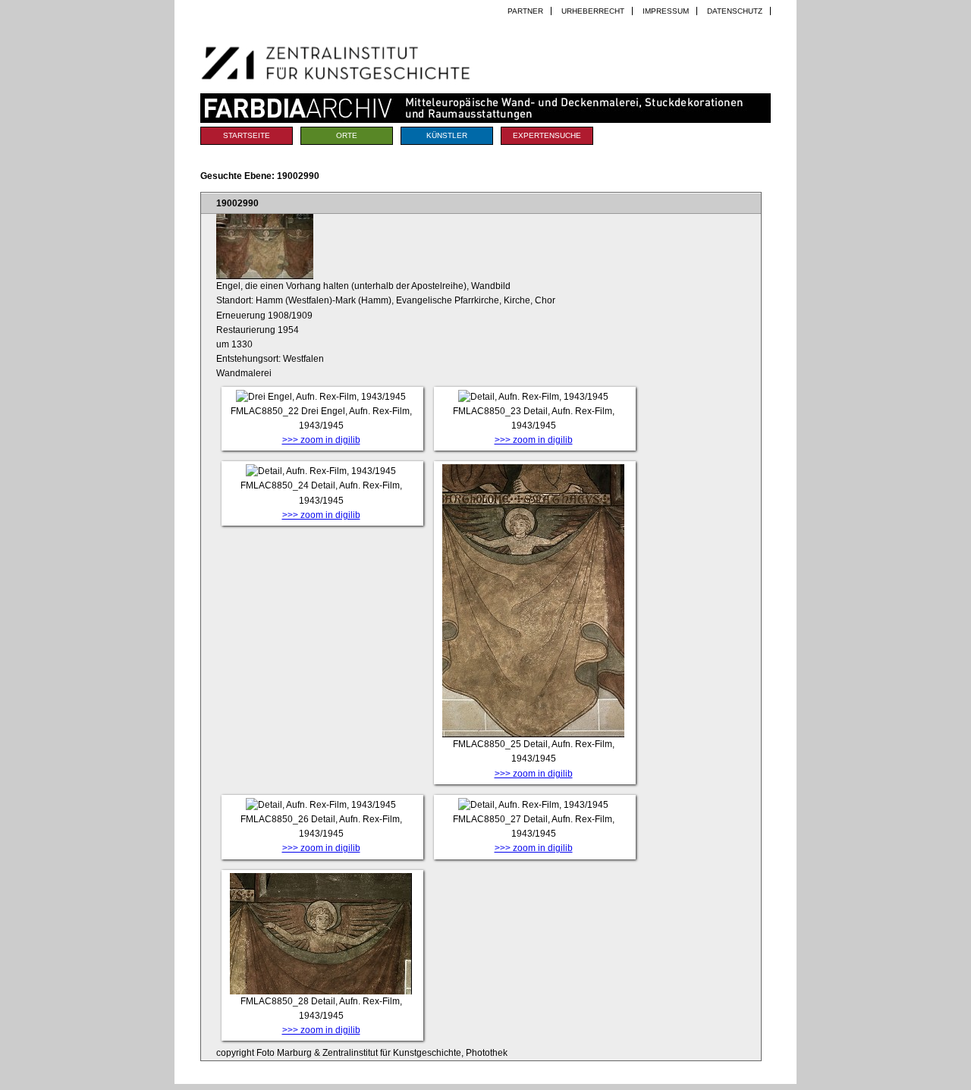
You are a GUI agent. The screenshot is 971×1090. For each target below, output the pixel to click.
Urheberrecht (592, 11)
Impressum (666, 11)
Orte (346, 135)
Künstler (446, 135)
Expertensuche (547, 135)
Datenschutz (734, 11)
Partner (525, 11)
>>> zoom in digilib (321, 440)
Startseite (246, 135)
